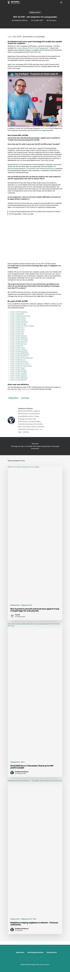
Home (10, 37)
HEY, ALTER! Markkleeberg (20, 354)
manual (46, 128)
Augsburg (23, 312)
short (42, 128)
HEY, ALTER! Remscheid (20, 362)
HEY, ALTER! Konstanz (19, 344)
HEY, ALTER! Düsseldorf (20, 322)
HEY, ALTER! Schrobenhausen (22, 366)
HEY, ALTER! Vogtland (19, 376)
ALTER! (17, 312)
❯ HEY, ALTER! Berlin (17, 314)
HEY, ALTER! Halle (18, 334)
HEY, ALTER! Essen (18, 332)
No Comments (51, 20)
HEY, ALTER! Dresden (19, 320)
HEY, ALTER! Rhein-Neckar (21, 364)
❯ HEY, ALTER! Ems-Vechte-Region (22, 326)
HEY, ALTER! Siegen (18, 368)
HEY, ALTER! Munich (18, 360)
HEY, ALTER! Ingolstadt (19, 342)
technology (25, 398)
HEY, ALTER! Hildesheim (20, 338)
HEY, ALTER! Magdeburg (20, 352)
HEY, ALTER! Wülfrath (19, 380)
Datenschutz (52, 952)
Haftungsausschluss (35, 952)
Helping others (35, 12)
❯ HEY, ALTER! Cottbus (18, 318)
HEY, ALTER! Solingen (19, 370)
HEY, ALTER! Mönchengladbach (22, 358)
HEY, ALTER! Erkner (18, 330)
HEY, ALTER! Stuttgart (19, 372)
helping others (13, 398)
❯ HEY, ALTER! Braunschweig (20, 316)
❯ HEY (12, 312)
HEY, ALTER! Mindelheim (20, 356)
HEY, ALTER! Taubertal (19, 374)
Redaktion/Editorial (20, 20)
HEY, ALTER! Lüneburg (19, 350)
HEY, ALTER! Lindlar (18, 348)
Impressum (20, 952)
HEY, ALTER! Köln (17, 346)
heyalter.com (25, 389)
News (23, 762)
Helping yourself (26, 605)
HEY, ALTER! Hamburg (19, 336)
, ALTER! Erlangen (20, 324)
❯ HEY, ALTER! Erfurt (17, 328)
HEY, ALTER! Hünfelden (20, 340)
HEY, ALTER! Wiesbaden (20, 378)
